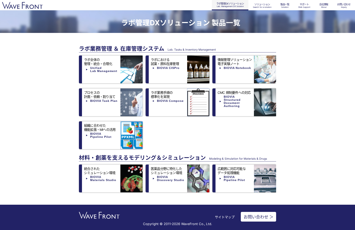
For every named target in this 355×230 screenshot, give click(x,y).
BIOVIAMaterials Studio (103, 178)
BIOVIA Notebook (237, 68)
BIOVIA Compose (170, 100)
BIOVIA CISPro (168, 68)
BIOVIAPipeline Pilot (101, 135)
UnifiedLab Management (103, 69)
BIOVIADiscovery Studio (170, 178)
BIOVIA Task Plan (104, 100)
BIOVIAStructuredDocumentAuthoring (232, 101)
